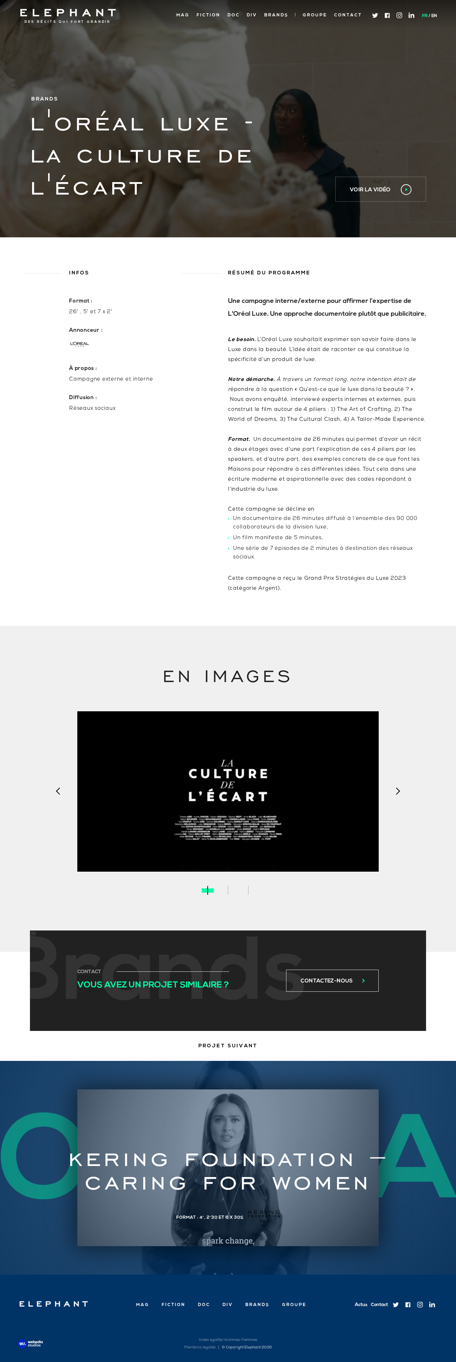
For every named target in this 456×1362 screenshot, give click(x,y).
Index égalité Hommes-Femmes (228, 1340)
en (434, 16)
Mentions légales (200, 1348)
